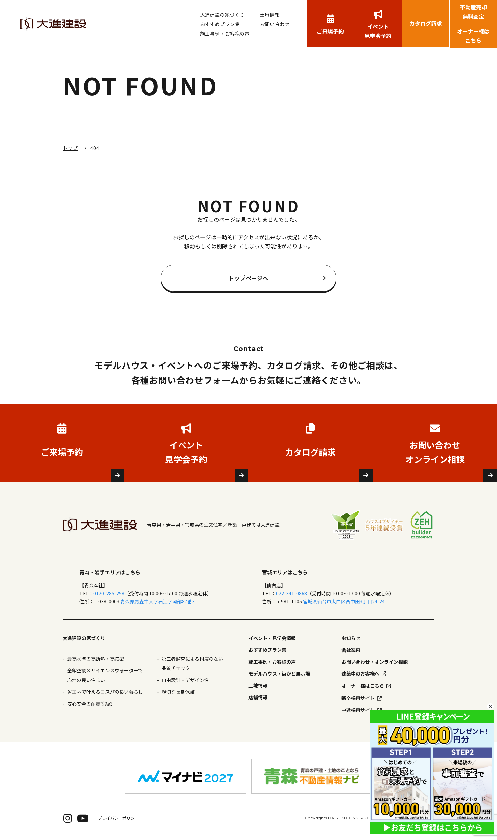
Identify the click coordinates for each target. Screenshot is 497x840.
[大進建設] (53, 24)
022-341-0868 (291, 593)
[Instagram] (68, 818)
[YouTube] (83, 818)
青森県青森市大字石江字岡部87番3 (157, 601)
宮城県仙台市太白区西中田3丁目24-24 (344, 601)
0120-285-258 (108, 593)
